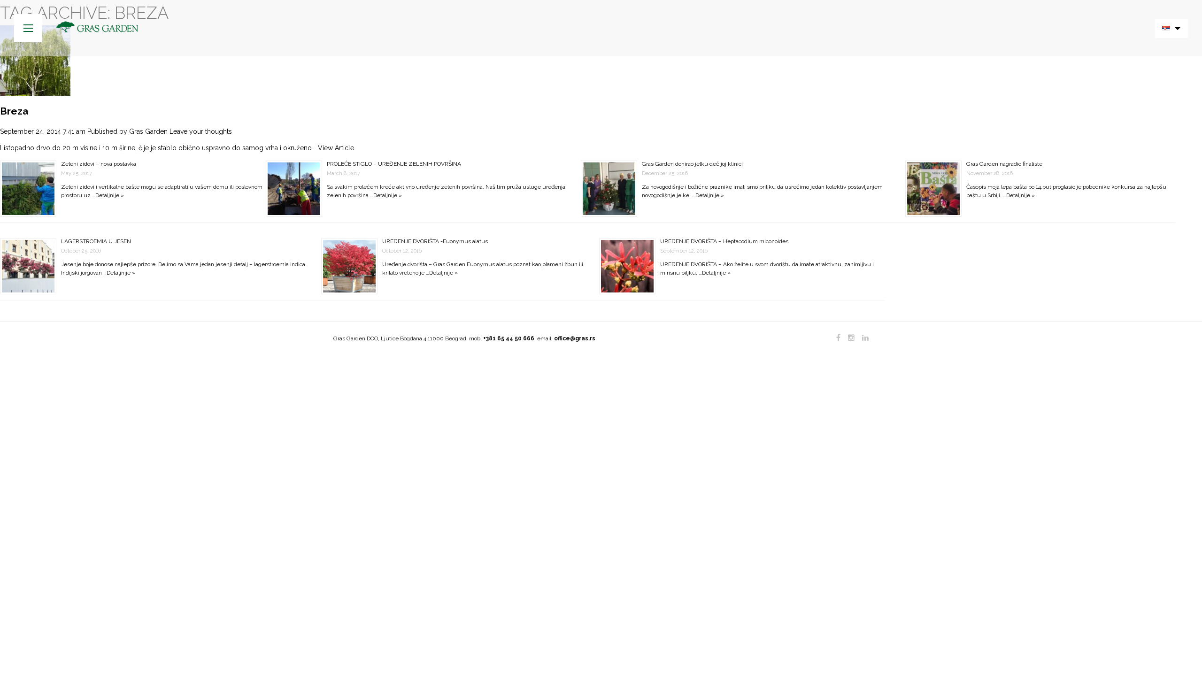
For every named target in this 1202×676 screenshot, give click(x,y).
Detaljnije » (109, 195)
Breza (14, 111)
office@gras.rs (574, 338)
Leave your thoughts (201, 131)
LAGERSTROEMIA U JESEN (96, 241)
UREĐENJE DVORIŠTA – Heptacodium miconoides (724, 241)
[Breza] (35, 60)
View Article (336, 148)
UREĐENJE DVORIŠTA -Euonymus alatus (435, 241)
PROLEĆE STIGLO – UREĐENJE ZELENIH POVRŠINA (394, 164)
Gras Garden (148, 131)
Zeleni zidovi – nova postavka (98, 164)
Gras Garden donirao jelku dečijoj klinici (692, 164)
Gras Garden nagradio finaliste (1004, 164)
